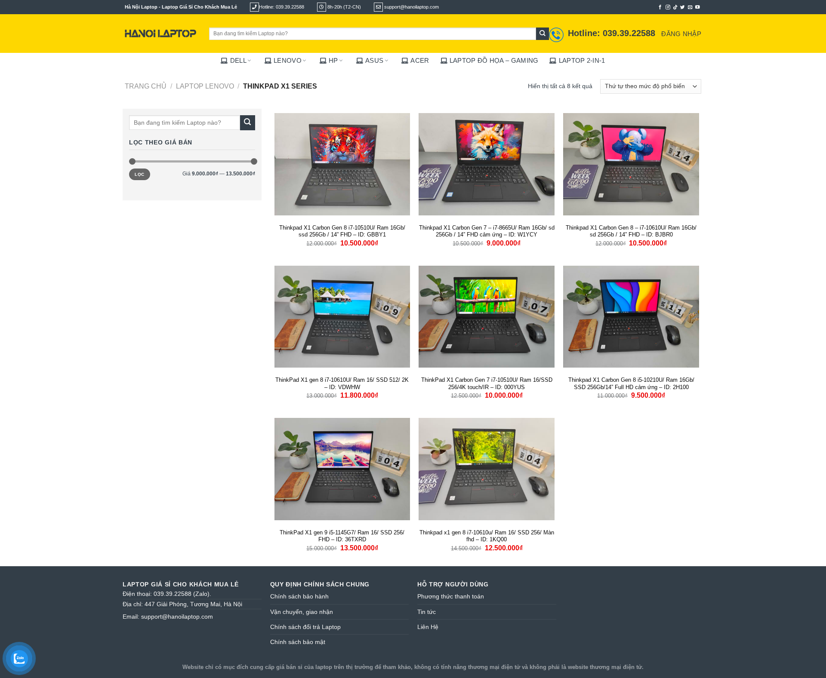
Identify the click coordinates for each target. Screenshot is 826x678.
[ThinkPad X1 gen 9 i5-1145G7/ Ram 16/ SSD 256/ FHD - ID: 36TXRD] (342, 469)
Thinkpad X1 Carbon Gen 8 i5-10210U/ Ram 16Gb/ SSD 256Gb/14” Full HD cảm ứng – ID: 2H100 (631, 383)
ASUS (374, 60)
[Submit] (542, 34)
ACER (419, 60)
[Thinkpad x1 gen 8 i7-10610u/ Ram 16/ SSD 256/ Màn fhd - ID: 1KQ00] (487, 469)
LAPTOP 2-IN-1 (582, 60)
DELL (238, 60)
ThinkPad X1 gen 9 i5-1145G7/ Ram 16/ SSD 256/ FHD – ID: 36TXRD (342, 536)
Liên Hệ (427, 626)
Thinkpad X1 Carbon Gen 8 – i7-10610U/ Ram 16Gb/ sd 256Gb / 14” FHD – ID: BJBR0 (631, 231)
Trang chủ (145, 86)
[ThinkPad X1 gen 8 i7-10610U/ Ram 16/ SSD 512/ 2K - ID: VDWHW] (342, 317)
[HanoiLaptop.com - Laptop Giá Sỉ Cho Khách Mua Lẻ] (160, 33)
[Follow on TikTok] (675, 7)
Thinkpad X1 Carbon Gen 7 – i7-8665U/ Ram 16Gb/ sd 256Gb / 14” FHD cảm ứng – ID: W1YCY (487, 231)
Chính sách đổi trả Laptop (305, 626)
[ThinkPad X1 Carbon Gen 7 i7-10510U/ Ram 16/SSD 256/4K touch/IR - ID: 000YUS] (487, 317)
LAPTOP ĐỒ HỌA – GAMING (494, 60)
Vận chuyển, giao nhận (301, 611)
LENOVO (288, 60)
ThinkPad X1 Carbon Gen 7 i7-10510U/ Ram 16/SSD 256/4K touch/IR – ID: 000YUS (486, 383)
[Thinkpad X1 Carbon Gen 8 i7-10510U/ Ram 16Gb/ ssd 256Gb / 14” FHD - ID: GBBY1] (342, 164)
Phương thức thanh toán (450, 596)
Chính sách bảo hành (299, 596)
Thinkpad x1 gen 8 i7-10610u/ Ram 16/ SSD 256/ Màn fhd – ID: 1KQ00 (486, 536)
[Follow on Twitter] (682, 7)
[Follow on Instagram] (668, 7)
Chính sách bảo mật (297, 641)
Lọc (139, 174)
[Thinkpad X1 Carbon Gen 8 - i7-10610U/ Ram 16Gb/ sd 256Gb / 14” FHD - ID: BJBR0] (631, 164)
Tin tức (426, 611)
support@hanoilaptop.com (177, 616)
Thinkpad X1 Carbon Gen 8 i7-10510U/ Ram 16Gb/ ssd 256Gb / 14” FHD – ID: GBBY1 (342, 231)
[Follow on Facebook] (660, 7)
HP (333, 60)
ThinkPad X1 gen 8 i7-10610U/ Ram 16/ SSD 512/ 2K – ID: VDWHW (342, 383)
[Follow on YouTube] (697, 7)
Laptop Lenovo (205, 86)
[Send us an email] (690, 7)
